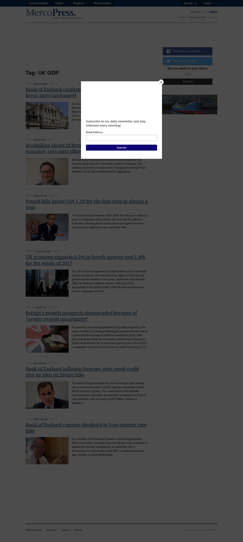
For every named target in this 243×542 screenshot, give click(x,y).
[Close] (161, 82)
